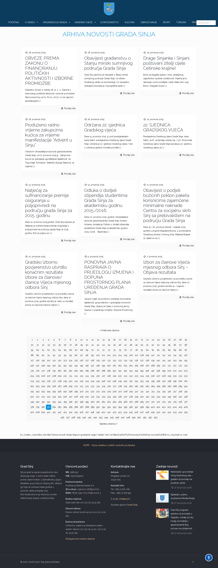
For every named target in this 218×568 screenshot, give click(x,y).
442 (95, 417)
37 (70, 345)
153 (70, 365)
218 (109, 376)
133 (120, 360)
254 (147, 381)
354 (59, 402)
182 (70, 371)
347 (180, 397)
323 (48, 397)
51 (147, 345)
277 (114, 386)
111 (158, 355)
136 (136, 360)
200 (169, 371)
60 (37, 350)
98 (87, 355)
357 (76, 402)
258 (169, 381)
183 (76, 371)
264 (43, 386)
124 (70, 360)
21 (142, 340)
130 (103, 360)
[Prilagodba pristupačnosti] (209, 557)
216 (98, 376)
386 (76, 407)
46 (120, 345)
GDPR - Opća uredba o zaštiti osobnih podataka (109, 445)
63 (54, 350)
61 (43, 350)
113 (169, 355)
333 (103, 397)
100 (98, 355)
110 (152, 355)
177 (43, 371)
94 (65, 355)
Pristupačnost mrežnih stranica (80, 539)
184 (81, 371)
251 (130, 381)
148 (43, 365)
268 (65, 386)
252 (136, 381)
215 (92, 376)
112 (163, 355)
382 (54, 407)
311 (141, 391)
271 (81, 386)
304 (103, 391)
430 (158, 412)
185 (87, 371)
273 (92, 386)
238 (59, 381)
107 (136, 355)
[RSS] (193, 562)
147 (37, 365)
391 (103, 407)
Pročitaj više (69, 108)
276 (109, 386)
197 (152, 371)
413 (65, 412)
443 (100, 417)
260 (180, 381)
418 (92, 412)
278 (120, 386)
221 (125, 376)
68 (81, 350)
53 (158, 345)
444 (106, 417)
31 (38, 345)
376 (180, 402)
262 (32, 386)
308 (125, 391)
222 (131, 376)
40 (87, 345)
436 (62, 417)
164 (131, 365)
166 (142, 365)
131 (109, 360)
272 (87, 386)
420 (103, 412)
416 (81, 412)
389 (92, 407)
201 (174, 371)
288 (175, 386)
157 (92, 365)
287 (169, 386)
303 (98, 391)
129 (98, 360)
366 (125, 402)
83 (164, 350)
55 (169, 345)
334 (109, 397)
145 (185, 360)
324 (54, 397)
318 (180, 391)
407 (32, 412)
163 (125, 365)
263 (37, 386)
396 (131, 407)
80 (147, 350)
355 (65, 402)
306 (114, 391)
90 (43, 355)
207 (48, 376)
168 (153, 365)
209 (59, 376)
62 (48, 350)
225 (147, 376)
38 (76, 345)
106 (131, 355)
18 (125, 340)
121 (54, 360)
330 (87, 397)
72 (103, 350)
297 (65, 391)
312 (147, 391)
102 (109, 355)
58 (186, 345)
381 (48, 407)
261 (185, 381)
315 (163, 391)
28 (180, 340)
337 (125, 397)
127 (87, 360)
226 (153, 376)
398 (142, 407)
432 (169, 412)
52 (153, 345)
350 (37, 402)
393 (114, 407)
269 (70, 386)
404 (175, 407)
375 (174, 402)
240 (70, 381)
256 (158, 381)
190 (114, 371)
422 (114, 412)
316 (169, 391)
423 (120, 412)
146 (32, 365)
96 (76, 355)
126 (81, 360)
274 (98, 386)
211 (70, 376)
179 (54, 371)
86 (180, 350)
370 (147, 402)
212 (76, 376)
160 (109, 365)
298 (70, 391)
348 (186, 397)
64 (59, 350)
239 (65, 381)
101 (103, 355)
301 (87, 391)
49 (136, 345)
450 (139, 417)
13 (98, 340)
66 (70, 350)
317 (174, 391)
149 (48, 365)
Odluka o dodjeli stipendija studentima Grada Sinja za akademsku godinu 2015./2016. (105, 200)
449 (133, 417)
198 (158, 371)
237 (54, 381)
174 (185, 365)
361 (98, 402)
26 (169, 340)
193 (131, 371)
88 (32, 355)
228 (164, 376)
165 (136, 365)
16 (114, 340)
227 (158, 376)
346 (175, 397)
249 (120, 381)
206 (43, 376)
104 (120, 355)
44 (109, 345)
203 (186, 371)
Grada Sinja (132, 505)
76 (125, 350)
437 (68, 417)
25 (164, 340)
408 (38, 412)
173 (180, 365)
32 (43, 345)
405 (180, 407)
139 (153, 360)
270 (76, 386)
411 (54, 412)
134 (125, 360)
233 (32, 381)
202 (180, 371)
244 (92, 381)
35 (59, 345)
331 (92, 397)
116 (185, 355)
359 (87, 402)
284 (153, 386)
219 (114, 376)
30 (32, 345)
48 (131, 345)
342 (153, 397)
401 (158, 407)
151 (59, 365)
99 (92, 355)
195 (141, 371)
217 (103, 376)
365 (120, 402)
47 (125, 345)
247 (109, 381)
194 (136, 371)
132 (114, 360)
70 (92, 350)
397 (136, 407)
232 (186, 376)
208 (54, 376)
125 (76, 360)
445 (111, 417)
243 (87, 381)
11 (87, 340)
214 (87, 376)
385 (70, 407)
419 (98, 412)
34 (54, 345)
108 (142, 355)
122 (59, 360)
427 (142, 412)
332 (98, 397)
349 (32, 402)
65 (65, 350)
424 (125, 412)
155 (81, 365)
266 (54, 386)
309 (131, 391)
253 (142, 381)
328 (76, 397)
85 (175, 350)
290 (186, 386)
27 (175, 340)
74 (114, 350)
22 (147, 340)
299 (76, 391)
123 (65, 360)
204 (32, 376)
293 (43, 391)
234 (37, 381)
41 (93, 345)
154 (76, 365)
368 (136, 402)
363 (109, 402)
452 (150, 417)
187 (98, 371)
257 (164, 381)
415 (76, 412)
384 (65, 407)
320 (32, 397)
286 (164, 386)
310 (136, 391)
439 (79, 417)
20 (136, 340)
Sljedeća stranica (108, 424)
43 (103, 345)
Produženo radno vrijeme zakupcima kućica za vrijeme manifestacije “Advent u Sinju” (48, 135)
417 (87, 412)
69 (87, 350)
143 (174, 360)
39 (81, 345)
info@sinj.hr (124, 499)
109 (147, 355)
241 (76, 381)
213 (81, 376)
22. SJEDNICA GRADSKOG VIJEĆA (163, 127)
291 (32, 391)
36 (65, 345)
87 (186, 350)
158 (98, 365)
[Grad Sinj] (109, 9)
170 (164, 365)
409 (43, 412)
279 (125, 386)
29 (186, 340)
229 (169, 376)
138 (147, 360)
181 (65, 371)
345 (169, 397)
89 (37, 355)
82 (158, 350)
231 (180, 376)
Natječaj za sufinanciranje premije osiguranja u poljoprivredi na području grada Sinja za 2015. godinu (48, 203)
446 (117, 417)
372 (158, 402)
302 (92, 391)
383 (59, 407)
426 (136, 412)
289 (180, 386)
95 (70, 355)
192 (125, 371)
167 (147, 365)
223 (136, 376)
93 (59, 355)
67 (76, 350)
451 (144, 417)
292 (37, 391)
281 (136, 386)
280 (131, 386)
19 (131, 340)
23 (153, 340)
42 (98, 345)
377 (185, 402)
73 (109, 350)
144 (180, 360)
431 (164, 412)
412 (59, 412)
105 (125, 355)
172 (174, 365)
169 (158, 365)
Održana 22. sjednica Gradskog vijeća (104, 127)
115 (180, 355)
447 (122, 417)
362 (103, 402)
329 (81, 397)
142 (169, 360)
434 (180, 412)
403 (169, 407)
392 (109, 407)
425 (131, 412)
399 (147, 407)
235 (43, 381)
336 (120, 397)
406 (186, 407)
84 (169, 350)
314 (158, 391)
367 (131, 402)
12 (93, 340)
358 (81, 402)
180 (59, 371)
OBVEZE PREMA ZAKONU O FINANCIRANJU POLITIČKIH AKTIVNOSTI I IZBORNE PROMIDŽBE (49, 71)
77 (131, 350)
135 (130, 360)
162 (120, 365)
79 (142, 350)
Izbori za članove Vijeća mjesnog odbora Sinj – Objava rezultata (166, 267)
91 (49, 355)
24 (158, 340)
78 (136, 350)
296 (59, 391)
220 (120, 376)
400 (153, 407)
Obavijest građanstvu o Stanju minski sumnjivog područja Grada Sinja (108, 63)
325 (59, 397)
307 (120, 391)
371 (152, 402)
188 (103, 371)
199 (164, 371)
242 (81, 381)
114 (174, 355)
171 (169, 365)
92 (54, 355)
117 (32, 360)
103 (114, 355)
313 (153, 391)
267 (59, 386)
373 (164, 402)
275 (103, 386)
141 (163, 360)
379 (37, 407)
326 (65, 397)
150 (54, 365)
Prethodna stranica (110, 330)
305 (109, 391)
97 (81, 355)
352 (48, 402)
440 (84, 417)
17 (120, 340)
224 (142, 376)
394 (120, 407)
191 (119, 371)
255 (153, 381)
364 (114, 402)
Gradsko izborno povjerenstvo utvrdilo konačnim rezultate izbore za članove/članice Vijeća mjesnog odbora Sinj (48, 275)
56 (175, 345)
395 (125, 407)
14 (103, 340)
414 (70, 412)
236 (48, 381)
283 (147, 386)
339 (136, 397)
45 (114, 345)
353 (54, 402)
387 (81, 407)
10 (81, 340)
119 (43, 360)
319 (185, 391)
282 (142, 386)
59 (32, 350)
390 (98, 407)
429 (153, 412)
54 (164, 345)
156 (87, 365)
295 (54, 391)
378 (32, 407)
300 (81, 391)
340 (142, 397)
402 (164, 407)
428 (147, 412)
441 (89, 417)
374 (169, 402)
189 (109, 371)
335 (114, 397)
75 (120, 350)
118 (37, 360)
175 (32, 371)
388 (87, 407)
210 (65, 376)
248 (114, 381)
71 (98, 350)
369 (142, 402)
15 (109, 340)
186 (92, 371)
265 (48, 386)
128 (92, 360)
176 (37, 371)
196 (147, 371)
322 (43, 397)
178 (48, 371)
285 (158, 386)
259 (174, 381)
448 (128, 417)
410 (48, 412)
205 (37, 376)
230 (175, 376)
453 (155, 417)
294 (48, 391)
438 (73, 417)
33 (48, 345)
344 (164, 397)
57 (180, 345)
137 (141, 360)
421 (109, 412)
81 (153, 350)
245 (98, 381)
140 (158, 360)
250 (125, 381)
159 (103, 365)
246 (103, 381)
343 (158, 397)
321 (37, 397)
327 (70, 397)
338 (131, 397)
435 (185, 412)
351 (43, 402)
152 (65, 365)
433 (175, 412)
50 (142, 345)
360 (92, 402)
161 (114, 365)
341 (147, 397)
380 (43, 407)
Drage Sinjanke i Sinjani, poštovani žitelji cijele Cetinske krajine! (166, 63)
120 (48, 360)
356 (70, 402)
